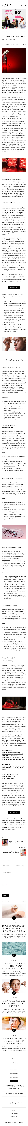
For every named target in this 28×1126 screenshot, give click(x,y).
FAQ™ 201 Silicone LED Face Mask (11, 752)
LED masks (15, 92)
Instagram (10, 1103)
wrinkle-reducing (18, 390)
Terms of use (14, 1116)
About (14, 1110)
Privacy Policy (8, 1093)
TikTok (21, 1103)
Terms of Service (17, 1093)
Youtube (12, 1103)
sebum (22, 257)
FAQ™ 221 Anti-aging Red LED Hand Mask (13, 759)
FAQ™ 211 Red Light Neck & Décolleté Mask (13, 757)
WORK (23, 1)
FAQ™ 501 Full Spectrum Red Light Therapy (13, 766)
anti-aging (21, 745)
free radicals (15, 584)
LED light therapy (12, 90)
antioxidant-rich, (6, 560)
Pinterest (18, 1103)
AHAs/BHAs (20, 146)
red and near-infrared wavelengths (11, 224)
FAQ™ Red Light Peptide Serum (14, 670)
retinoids (13, 146)
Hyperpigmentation (7, 427)
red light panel (15, 806)
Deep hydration (8, 502)
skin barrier (15, 412)
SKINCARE (4, 31)
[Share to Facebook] (23, 44)
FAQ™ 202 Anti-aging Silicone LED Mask (12, 754)
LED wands (4, 92)
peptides (19, 189)
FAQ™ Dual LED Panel (8, 778)
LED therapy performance (16, 301)
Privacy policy (14, 1113)
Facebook (7, 1103)
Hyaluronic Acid (9, 491)
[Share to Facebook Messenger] (25, 44)
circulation (15, 238)
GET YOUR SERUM (14, 287)
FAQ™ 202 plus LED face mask (10, 755)
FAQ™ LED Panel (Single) (8, 776)
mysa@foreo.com (14, 1062)
